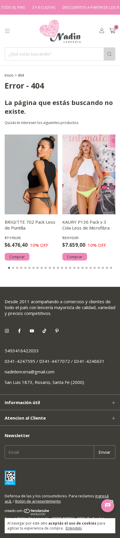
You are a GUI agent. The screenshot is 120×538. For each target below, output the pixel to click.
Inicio (9, 75)
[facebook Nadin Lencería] (19, 331)
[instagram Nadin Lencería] (7, 331)
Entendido (74, 528)
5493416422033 (22, 351)
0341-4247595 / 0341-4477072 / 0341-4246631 (55, 361)
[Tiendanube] (27, 514)
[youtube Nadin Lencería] (32, 331)
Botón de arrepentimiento (38, 501)
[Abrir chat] (107, 505)
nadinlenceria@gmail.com (29, 372)
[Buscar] (109, 54)
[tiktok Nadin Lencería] (44, 331)
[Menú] (7, 31)
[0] (112, 31)
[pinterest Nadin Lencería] (57, 331)
